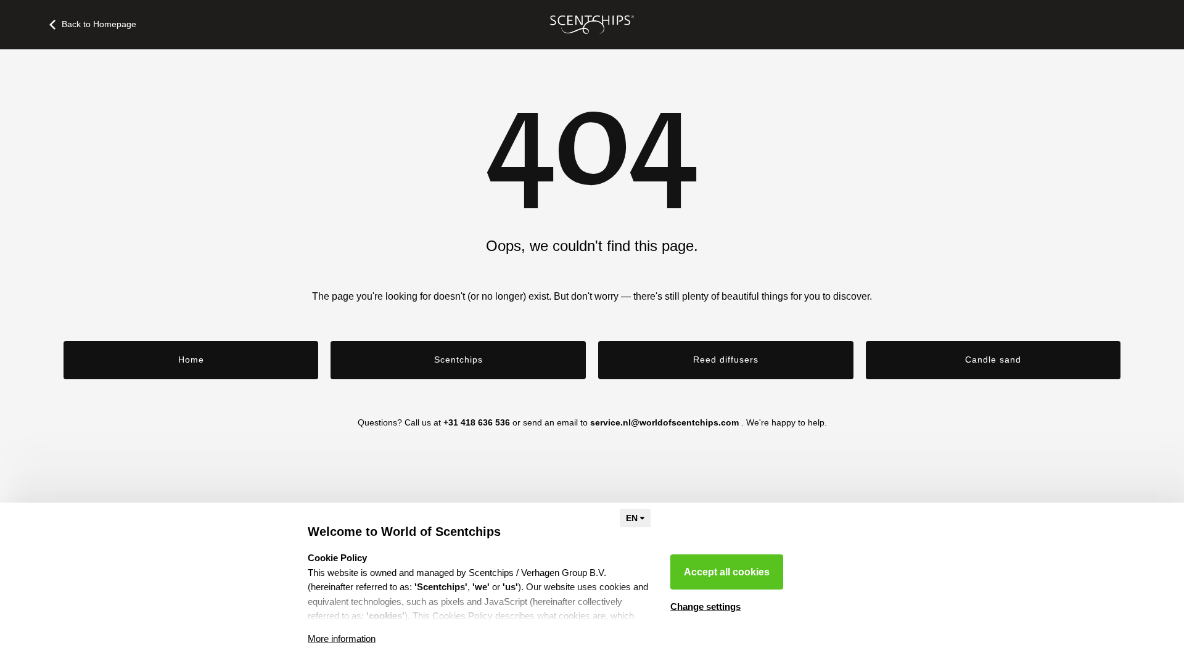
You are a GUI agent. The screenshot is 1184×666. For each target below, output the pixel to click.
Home (191, 359)
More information (342, 638)
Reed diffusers (725, 359)
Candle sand (993, 359)
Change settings (705, 606)
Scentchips (458, 359)
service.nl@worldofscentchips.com (664, 422)
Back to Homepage (99, 24)
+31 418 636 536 (476, 422)
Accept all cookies (727, 572)
